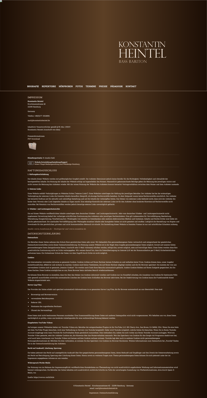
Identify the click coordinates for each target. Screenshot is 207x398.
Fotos (79, 86)
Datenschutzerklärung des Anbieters (51, 343)
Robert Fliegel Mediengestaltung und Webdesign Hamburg (57, 164)
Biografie (33, 86)
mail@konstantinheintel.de (39, 120)
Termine (91, 86)
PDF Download (34, 139)
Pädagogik (116, 86)
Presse (103, 86)
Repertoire (49, 86)
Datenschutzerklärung (109, 393)
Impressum (93, 393)
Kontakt (131, 86)
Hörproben (66, 86)
